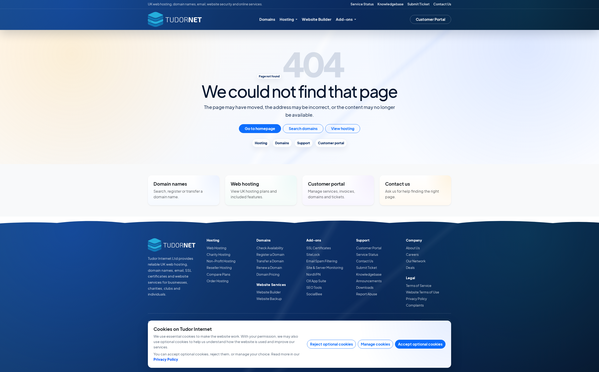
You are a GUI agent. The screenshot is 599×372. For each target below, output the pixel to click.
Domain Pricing (267, 274)
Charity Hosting (218, 254)
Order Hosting (217, 281)
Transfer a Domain (270, 261)
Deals (410, 267)
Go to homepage (260, 128)
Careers (412, 254)
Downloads (364, 287)
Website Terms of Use (422, 292)
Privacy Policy (416, 298)
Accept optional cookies (420, 344)
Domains (267, 19)
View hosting (342, 128)
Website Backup (269, 298)
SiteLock (313, 254)
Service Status (362, 4)
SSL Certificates (318, 248)
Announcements (369, 281)
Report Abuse (366, 294)
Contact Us (442, 4)
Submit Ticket (418, 4)
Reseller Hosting (219, 267)
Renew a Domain (269, 267)
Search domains (303, 128)
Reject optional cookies (331, 344)
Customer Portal (430, 19)
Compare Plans (218, 274)
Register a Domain (270, 254)
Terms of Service (418, 285)
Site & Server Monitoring (324, 267)
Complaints (415, 305)
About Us (413, 248)
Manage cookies (375, 344)
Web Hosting (216, 248)
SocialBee (314, 294)
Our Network (416, 261)
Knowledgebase (390, 4)
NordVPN (313, 274)
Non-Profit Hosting (221, 261)
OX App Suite (316, 281)
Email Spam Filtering (321, 261)
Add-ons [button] (344, 19)
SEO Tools (314, 287)
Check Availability (269, 248)
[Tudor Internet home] (175, 19)
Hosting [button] (287, 19)
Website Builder (316, 19)
